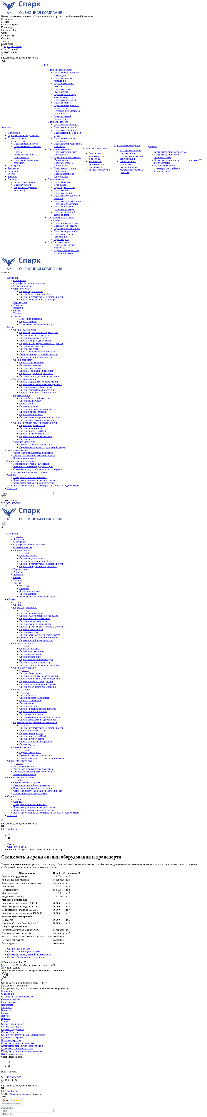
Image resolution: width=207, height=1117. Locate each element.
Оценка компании (63, 193)
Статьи (11, 173)
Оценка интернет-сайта (66, 231)
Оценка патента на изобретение (63, 235)
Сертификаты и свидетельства (23, 135)
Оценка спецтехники (65, 130)
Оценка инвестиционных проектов (37, 409)
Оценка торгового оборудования (63, 164)
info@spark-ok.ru (9, 829)
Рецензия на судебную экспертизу (37, 324)
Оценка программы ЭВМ (67, 228)
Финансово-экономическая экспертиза (96, 156)
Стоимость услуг (16, 141)
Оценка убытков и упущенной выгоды (64, 208)
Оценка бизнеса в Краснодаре (63, 183)
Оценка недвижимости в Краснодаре (38, 332)
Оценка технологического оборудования (67, 158)
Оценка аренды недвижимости (62, 90)
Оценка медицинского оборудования (65, 153)
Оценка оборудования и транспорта (38, 299)
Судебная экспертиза (58, 242)
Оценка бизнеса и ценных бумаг (36, 294)
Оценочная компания (20, 1094)
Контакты (194, 160)
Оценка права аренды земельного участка (65, 95)
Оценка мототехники (65, 127)
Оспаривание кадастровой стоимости (38, 354)
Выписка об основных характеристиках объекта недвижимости (167, 168)
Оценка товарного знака (66, 223)
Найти (5, 1114)
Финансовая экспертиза (95, 148)
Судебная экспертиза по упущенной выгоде (66, 251)
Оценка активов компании (68, 201)
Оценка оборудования (59, 149)
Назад (20, 536)
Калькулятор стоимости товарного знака (166, 156)
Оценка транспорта (58, 122)
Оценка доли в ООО (64, 187)
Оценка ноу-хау (62, 239)
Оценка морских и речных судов (36, 370)
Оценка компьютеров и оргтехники (37, 390)
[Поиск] (3, 61)
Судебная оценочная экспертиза (64, 246)
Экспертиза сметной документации (130, 152)
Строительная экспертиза (127, 145)
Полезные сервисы (11, 1040)
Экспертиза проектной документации (132, 157)
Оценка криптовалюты (66, 204)
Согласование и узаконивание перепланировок (128, 164)
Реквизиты (13, 168)
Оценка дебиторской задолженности (64, 213)
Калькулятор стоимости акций (17, 1048)
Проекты (12, 179)
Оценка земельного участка (33, 338)
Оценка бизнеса (56, 179)
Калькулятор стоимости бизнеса (170, 152)
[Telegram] (8, 835)
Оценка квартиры (63, 102)
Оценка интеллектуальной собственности (23, 155)
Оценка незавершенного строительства (66, 106)
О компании (14, 132)
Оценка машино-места (65, 100)
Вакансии (13, 171)
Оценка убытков (22, 184)
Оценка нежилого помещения (63, 79)
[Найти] (3, 497)
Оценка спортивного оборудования (65, 175)
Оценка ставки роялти (65, 225)
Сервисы (152, 146)
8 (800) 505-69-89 (13, 46)
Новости (12, 176)
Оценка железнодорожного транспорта (39, 376)
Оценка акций (61, 190)
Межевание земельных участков (30, 472)
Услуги (4, 1021)
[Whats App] (8, 839)
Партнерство (14, 165)
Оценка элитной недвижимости (62, 117)
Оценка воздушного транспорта (64, 139)
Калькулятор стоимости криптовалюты (166, 161)
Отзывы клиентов (17, 138)
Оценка (46, 64)
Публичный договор (12, 1054)
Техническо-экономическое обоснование (96, 164)
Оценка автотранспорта (66, 124)
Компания (7, 127)
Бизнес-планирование (25, 182)
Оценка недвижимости (26, 143)
